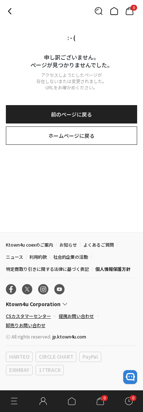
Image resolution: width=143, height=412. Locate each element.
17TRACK (49, 369)
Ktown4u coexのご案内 (29, 244)
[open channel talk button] (130, 377)
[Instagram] (43, 289)
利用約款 (38, 257)
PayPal (90, 356)
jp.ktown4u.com (69, 336)
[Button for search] (99, 11)
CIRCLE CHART (56, 356)
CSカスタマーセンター (28, 316)
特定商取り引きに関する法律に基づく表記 (47, 269)
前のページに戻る (71, 114)
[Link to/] (114, 11)
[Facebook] (11, 289)
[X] (27, 289)
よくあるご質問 (98, 244)
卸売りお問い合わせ (25, 325)
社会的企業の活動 (70, 257)
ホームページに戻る (71, 135)
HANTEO (19, 356)
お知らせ (68, 244)
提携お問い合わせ (76, 316)
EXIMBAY (19, 369)
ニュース (14, 257)
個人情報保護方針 (113, 269)
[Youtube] (59, 289)
